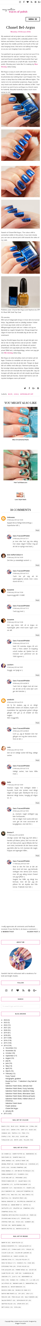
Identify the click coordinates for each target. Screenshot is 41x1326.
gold (16, 394)
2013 (5, 1113)
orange (4, 1133)
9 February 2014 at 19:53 (21, 811)
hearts (29, 1188)
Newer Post (8, 932)
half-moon (18, 1188)
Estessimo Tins (7, 1266)
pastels (14, 1133)
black (4, 1126)
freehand (19, 1177)
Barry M (4, 1242)
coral (31, 1126)
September (10, 1056)
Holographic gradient (13, 1078)
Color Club (6, 1253)
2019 (5, 1033)
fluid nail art (7, 1177)
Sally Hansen (30, 1297)
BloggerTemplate (20, 1323)
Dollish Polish (21, 1259)
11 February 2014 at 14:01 (21, 864)
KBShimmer (26, 1276)
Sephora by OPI (26, 394)
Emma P (10, 832)
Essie (29, 1263)
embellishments (7, 1174)
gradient (5, 1188)
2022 (5, 1025)
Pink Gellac (16, 1297)
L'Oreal (22, 1280)
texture (4, 1225)
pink (23, 1133)
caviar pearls (20, 1164)
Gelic (9, 782)
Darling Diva (6, 1259)
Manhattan (30, 1283)
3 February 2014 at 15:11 (21, 538)
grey (22, 1129)
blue (10, 394)
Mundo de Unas (21, 1290)
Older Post (32, 932)
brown (22, 1126)
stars (32, 1215)
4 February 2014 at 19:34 (15, 750)
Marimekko (30, 1154)
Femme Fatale (20, 1270)
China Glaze (16, 1249)
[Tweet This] (25, 388)
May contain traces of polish (19, 1321)
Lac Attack (5, 1283)
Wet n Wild (5, 1307)
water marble (17, 1225)
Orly (28, 1293)
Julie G (14, 1276)
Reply (37, 530)
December (9, 1048)
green (13, 1129)
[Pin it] (38, 388)
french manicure (8, 1181)
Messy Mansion (16, 1287)
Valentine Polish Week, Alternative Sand (20, 1093)
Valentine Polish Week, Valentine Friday (19, 1091)
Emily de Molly (7, 1263)
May (7, 1066)
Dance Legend (19, 1256)
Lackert (10, 665)
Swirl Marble (6, 1160)
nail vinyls (26, 1194)
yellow (26, 1140)
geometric (5, 1184)
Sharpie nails (18, 1157)
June (7, 1063)
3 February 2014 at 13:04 (15, 592)
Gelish (31, 1270)
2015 (5, 1043)
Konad (12, 1280)
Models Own (6, 1290)
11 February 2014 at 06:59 (15, 835)
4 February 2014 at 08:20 (21, 731)
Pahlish (4, 1297)
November (9, 1050)
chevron (31, 1164)
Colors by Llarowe (22, 1253)
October (9, 1053)
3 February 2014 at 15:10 (21, 643)
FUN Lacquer (6, 1270)
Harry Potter (17, 1154)
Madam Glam (17, 1283)
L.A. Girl (33, 1280)
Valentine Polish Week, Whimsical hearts (20, 1096)
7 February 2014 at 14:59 (15, 785)
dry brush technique (23, 1171)
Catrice (4, 1249)
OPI (19, 1293)
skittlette (5, 1208)
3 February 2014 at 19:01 (15, 667)
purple (4, 1136)
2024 (5, 1020)
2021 (5, 1027)
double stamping (17, 1167)
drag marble (6, 1171)
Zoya (16, 1307)
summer (28, 1222)
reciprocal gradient (25, 1201)
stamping (26, 1208)
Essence (20, 1263)
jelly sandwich (7, 1191)
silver (22, 1136)
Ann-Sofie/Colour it (15, 555)
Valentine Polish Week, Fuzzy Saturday (19, 1088)
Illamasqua (27, 1273)
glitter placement (20, 1184)
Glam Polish (6, 1273)
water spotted (7, 1228)
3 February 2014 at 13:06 (15, 622)
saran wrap (15, 1205)
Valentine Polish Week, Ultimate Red (18, 1086)
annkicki (10, 699)
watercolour (21, 1228)
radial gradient (7, 1201)
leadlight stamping (23, 1191)
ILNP (16, 1273)
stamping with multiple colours (14, 1215)
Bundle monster (8, 1246)
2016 (5, 1040)
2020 (5, 1030)
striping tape (6, 1222)
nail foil (14, 1194)
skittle (25, 1205)
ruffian (4, 1205)
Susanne (10, 590)
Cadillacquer (24, 1246)
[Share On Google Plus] (33, 388)
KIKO (3, 1280)
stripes (23, 1218)
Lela (8, 747)
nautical (5, 1198)
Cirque (28, 1249)
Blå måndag (8, 353)
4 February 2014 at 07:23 (15, 702)
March (8, 1071)
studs (18, 1222)
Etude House (22, 1266)
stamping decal (7, 1211)
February (9, 1073)
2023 (5, 1022)
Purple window (10, 1106)
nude (31, 1129)
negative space (18, 1198)
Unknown (11, 517)
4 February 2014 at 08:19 (21, 683)
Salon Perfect (7, 1300)
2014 (5, 1045)
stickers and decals (9, 1218)
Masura (4, 1287)
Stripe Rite (21, 1304)
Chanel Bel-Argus (11, 1108)
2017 (5, 1038)
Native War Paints (8, 1293)
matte (4, 1194)
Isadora (5, 1276)
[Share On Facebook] (29, 388)
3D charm (5, 1154)
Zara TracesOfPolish (21, 536)
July (7, 1061)
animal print (6, 1164)
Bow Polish (16, 1242)
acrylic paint (20, 1160)
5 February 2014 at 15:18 (21, 768)
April (7, 1068)
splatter (16, 1208)
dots (3, 1167)
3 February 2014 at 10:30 (15, 520)
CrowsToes (6, 1256)
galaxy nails (22, 1181)
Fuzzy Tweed (10, 1076)
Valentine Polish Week (13, 1103)
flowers (21, 1174)
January (8, 1111)
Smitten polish (7, 1304)
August (8, 1058)
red (13, 1136)
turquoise (6, 1140)
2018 (5, 1035)
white (16, 1140)
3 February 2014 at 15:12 (21, 573)
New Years (5, 1157)
